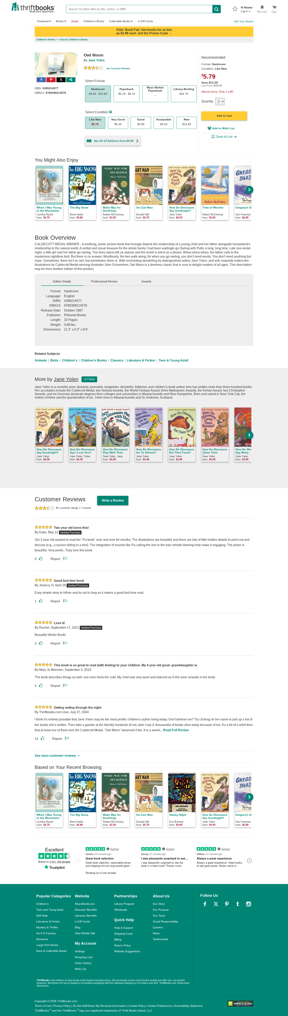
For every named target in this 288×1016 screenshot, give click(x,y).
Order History (83, 963)
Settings (80, 951)
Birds (54, 360)
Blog (77, 927)
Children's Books (94, 360)
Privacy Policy (62, 1005)
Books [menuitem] (60, 21)
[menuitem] (247, 8)
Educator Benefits (86, 909)
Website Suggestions (127, 951)
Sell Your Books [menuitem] (243, 21)
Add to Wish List (223, 128)
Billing (117, 939)
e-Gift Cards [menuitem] (145, 21)
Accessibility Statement (188, 1005)
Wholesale (120, 909)
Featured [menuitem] (43, 21)
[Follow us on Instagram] (248, 904)
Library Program (124, 903)
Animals (41, 360)
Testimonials (160, 939)
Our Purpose (161, 909)
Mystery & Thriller (47, 927)
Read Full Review (176, 730)
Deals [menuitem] (74, 21)
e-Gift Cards (82, 921)
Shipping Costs (123, 933)
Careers (158, 927)
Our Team (159, 915)
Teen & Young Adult (173, 360)
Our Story (159, 903)
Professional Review (104, 281)
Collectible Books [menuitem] (119, 21)
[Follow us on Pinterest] (227, 904)
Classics (116, 360)
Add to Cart (224, 115)
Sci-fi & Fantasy (46, 933)
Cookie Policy (137, 1005)
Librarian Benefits (86, 915)
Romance (42, 939)
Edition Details (62, 281)
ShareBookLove (85, 903)
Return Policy (122, 945)
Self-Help (42, 915)
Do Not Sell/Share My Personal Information (99, 1005)
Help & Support (123, 927)
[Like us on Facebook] (205, 904)
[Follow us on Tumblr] (237, 904)
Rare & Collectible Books (51, 950)
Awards (146, 281)
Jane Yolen (96, 60)
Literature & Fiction (141, 360)
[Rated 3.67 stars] (93, 68)
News (156, 933)
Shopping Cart (84, 957)
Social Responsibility (165, 921)
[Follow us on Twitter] (216, 904)
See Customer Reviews (118, 68)
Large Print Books (47, 945)
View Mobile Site (85, 933)
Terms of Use (43, 1005)
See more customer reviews (55, 755)
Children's (69, 360)
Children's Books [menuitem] (93, 21)
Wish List (80, 968)
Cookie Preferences (160, 1005)
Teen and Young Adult (49, 909)
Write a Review (113, 500)
